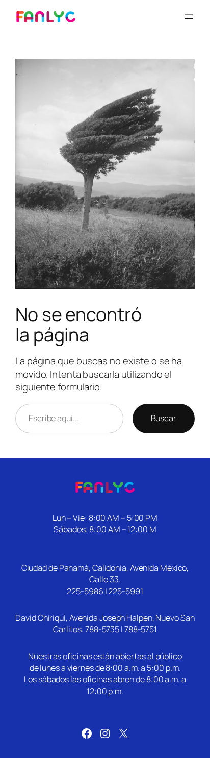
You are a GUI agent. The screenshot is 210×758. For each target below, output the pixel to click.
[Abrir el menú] (188, 17)
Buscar (163, 418)
